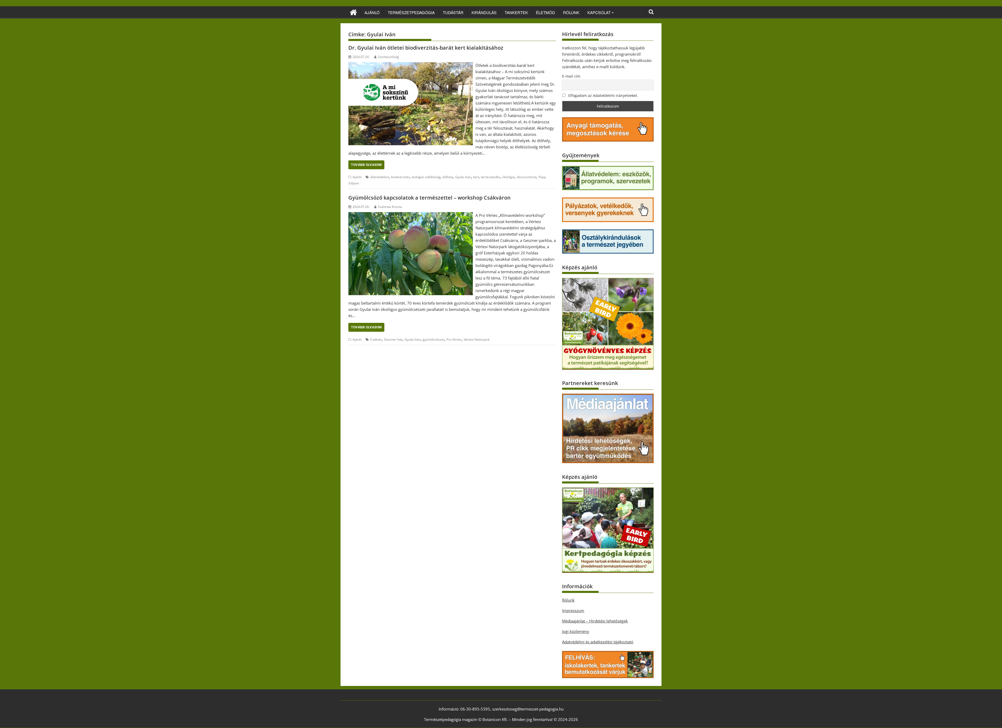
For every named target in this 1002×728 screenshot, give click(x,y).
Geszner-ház (393, 339)
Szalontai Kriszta (390, 207)
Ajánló (372, 12)
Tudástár (453, 12)
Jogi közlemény (575, 631)
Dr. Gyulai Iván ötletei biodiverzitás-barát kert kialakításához (425, 47)
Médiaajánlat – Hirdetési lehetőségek (595, 621)
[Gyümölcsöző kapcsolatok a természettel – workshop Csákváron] (410, 215)
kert (476, 177)
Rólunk (571, 12)
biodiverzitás (400, 177)
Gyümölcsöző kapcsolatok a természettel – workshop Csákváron (429, 197)
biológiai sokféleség (426, 177)
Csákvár (376, 339)
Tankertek (516, 12)
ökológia (508, 177)
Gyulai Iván (463, 177)
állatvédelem (379, 177)
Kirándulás (484, 12)
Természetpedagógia (411, 12)
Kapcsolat (599, 12)
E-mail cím (571, 76)
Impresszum (573, 610)
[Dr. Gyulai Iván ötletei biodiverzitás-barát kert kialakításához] (410, 65)
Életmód (545, 12)
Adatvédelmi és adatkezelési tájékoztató (597, 641)
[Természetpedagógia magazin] (353, 11)
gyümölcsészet (433, 339)
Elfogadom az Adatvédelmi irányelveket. (602, 95)
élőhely (448, 177)
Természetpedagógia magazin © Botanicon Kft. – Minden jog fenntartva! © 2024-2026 (501, 719)
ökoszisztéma (526, 177)
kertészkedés (490, 177)
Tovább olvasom (366, 165)
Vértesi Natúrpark (477, 339)
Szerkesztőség (388, 57)
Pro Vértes (454, 339)
